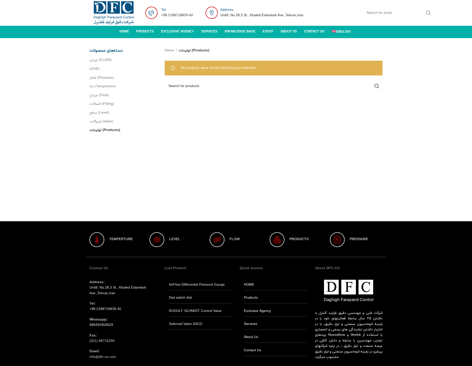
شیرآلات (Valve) (101, 121)
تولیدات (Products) (104, 130)
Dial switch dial (180, 297)
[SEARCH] (428, 12)
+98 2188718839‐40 (177, 15)
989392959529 (101, 325)
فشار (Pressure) (101, 77)
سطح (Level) (99, 112)
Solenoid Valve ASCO (185, 324)
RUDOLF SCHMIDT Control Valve (195, 311)
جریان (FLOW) (100, 60)
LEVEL (94, 69)
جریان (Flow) (99, 95)
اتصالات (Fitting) (101, 104)
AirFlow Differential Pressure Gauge (197, 284)
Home (170, 50)
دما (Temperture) (102, 86)
